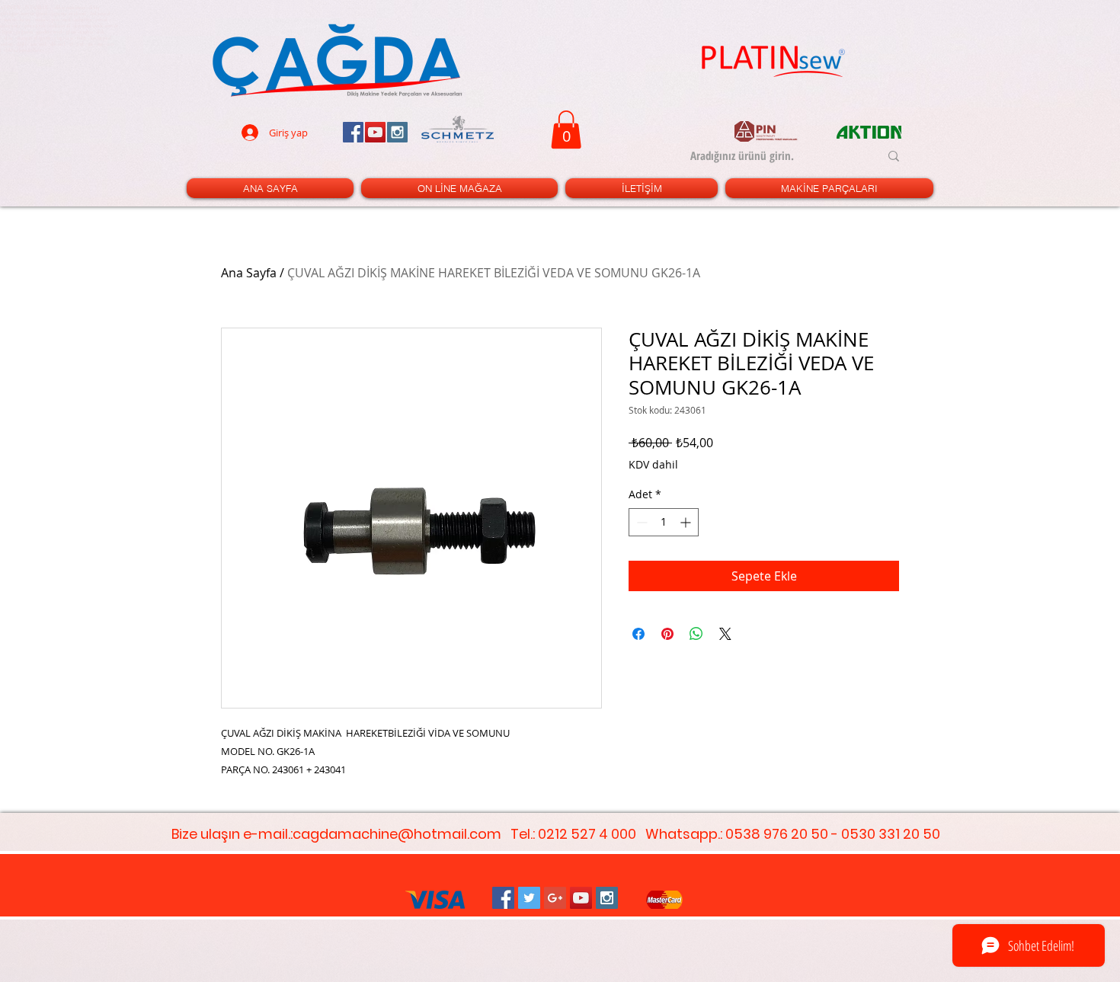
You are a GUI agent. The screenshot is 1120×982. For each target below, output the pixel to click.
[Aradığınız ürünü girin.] (893, 156)
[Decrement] (640, 522)
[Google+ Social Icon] (555, 898)
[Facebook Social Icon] (503, 898)
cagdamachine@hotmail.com (397, 833)
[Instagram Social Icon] (607, 898)
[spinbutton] (663, 522)
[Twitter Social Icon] (529, 898)
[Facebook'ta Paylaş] (638, 634)
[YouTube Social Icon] (581, 898)
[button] (566, 129)
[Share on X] (725, 634)
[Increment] (686, 522)
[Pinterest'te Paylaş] (667, 634)
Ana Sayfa (249, 272)
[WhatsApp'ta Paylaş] (696, 634)
